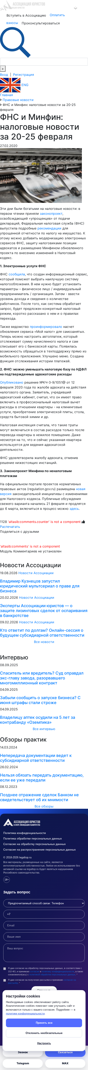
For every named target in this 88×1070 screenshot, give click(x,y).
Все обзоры (44, 806)
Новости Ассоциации (36, 573)
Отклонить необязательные (44, 1033)
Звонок (23, 1052)
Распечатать (10, 527)
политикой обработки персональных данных (52, 974)
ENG (24, 85)
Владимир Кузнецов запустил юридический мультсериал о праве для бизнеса (39, 586)
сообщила (17, 274)
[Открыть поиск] (15, 42)
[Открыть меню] (84, 8)
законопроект (51, 213)
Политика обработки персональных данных (32, 838)
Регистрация (23, 75)
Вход (4, 75)
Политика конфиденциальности (24, 833)
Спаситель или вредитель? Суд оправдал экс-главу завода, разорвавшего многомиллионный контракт (41, 678)
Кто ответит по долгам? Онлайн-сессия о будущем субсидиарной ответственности (42, 633)
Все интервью (44, 729)
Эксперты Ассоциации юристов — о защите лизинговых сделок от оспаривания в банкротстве (43, 610)
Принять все (44, 1022)
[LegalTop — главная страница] (44, 822)
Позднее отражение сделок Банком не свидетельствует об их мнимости (39, 797)
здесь (74, 509)
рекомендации (49, 228)
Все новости (44, 642)
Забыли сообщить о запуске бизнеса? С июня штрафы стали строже (40, 700)
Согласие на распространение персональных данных (39, 849)
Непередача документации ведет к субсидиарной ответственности (36, 758)
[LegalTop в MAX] (67, 8)
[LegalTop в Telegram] (58, 8)
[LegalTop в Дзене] (75, 8)
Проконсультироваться (41, 23)
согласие (34, 971)
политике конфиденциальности (25, 1013)
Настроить (44, 1043)
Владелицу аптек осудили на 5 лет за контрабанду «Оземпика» (37, 720)
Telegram (23, 1063)
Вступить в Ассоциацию (26, 15)
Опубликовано (11, 382)
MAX (65, 1063)
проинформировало (46, 327)
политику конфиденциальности (58, 971)
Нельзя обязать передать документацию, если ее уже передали (42, 778)
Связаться (65, 1052)
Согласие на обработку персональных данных (34, 844)
